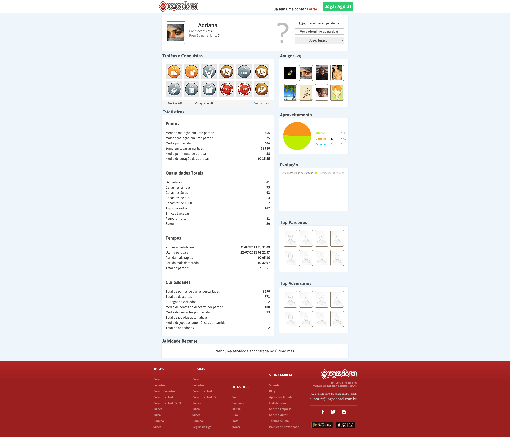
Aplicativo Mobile (280, 397)
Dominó (158, 421)
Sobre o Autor (278, 415)
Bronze (236, 427)
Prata (234, 421)
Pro (233, 397)
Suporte (274, 385)
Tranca (157, 409)
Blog (272, 391)
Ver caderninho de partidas (319, 31)
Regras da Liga (201, 427)
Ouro (234, 415)
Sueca (157, 427)
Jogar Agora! (338, 6)
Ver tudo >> (261, 103)
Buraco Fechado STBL (167, 403)
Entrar (312, 9)
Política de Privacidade (284, 427)
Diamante (237, 403)
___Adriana (203, 25)
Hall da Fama (278, 403)
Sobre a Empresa (280, 409)
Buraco (158, 379)
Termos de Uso (279, 421)
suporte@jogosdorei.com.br (333, 399)
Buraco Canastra (164, 391)
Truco (157, 415)
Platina (236, 409)
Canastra (159, 385)
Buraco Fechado (164, 397)
